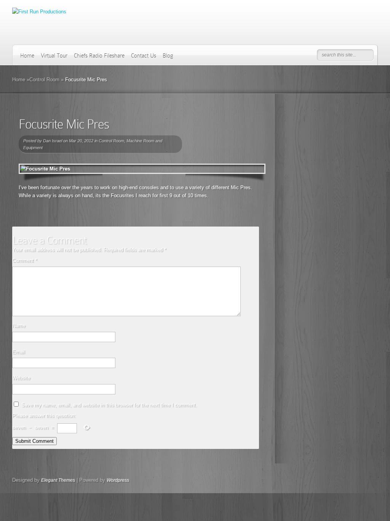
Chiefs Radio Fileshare (99, 56)
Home (27, 56)
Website (21, 378)
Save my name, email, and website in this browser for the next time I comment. (109, 405)
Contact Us (143, 56)
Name (18, 325)
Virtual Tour (54, 56)
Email (18, 352)
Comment (24, 260)
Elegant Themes (58, 480)
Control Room (44, 79)
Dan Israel (52, 140)
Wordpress (118, 480)
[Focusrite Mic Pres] (142, 169)
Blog (168, 56)
